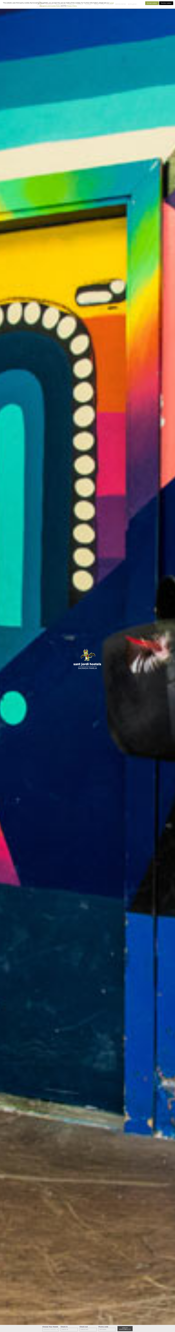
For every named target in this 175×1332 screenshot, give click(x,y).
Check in (64, 1327)
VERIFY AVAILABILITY (125, 1328)
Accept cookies (152, 3)
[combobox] (50, 1329)
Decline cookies (166, 3)
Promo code (103, 1327)
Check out (84, 1327)
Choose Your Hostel (50, 1327)
